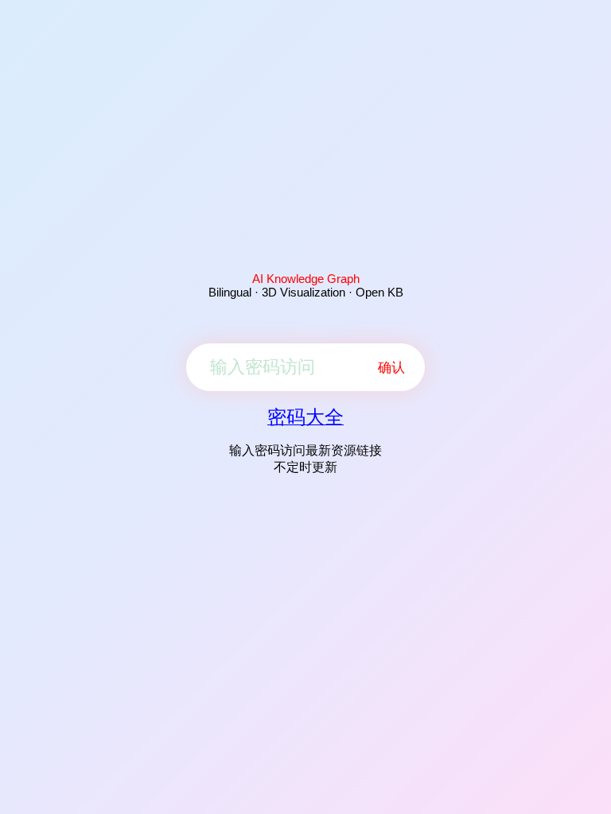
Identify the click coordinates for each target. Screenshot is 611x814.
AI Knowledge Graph (306, 278)
